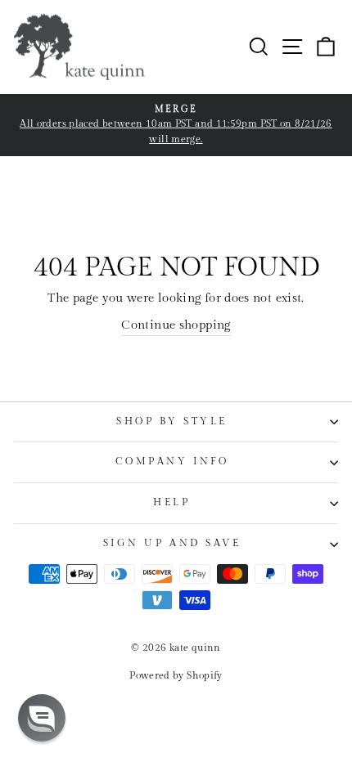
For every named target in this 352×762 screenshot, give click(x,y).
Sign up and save (172, 543)
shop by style (172, 421)
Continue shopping (175, 325)
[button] (41, 718)
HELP (171, 502)
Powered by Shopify (176, 675)
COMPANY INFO (171, 461)
